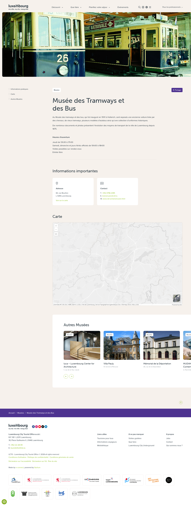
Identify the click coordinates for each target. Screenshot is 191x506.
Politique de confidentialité (38, 457)
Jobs (168, 438)
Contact (169, 442)
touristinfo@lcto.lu (18, 448)
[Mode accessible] (143, 7)
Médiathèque (102, 445)
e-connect (20, 467)
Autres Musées (16, 99)
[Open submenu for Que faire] (80, 7)
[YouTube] (39, 426)
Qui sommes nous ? (174, 445)
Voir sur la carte (62, 200)
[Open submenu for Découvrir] (62, 7)
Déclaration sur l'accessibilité (20, 461)
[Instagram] (36, 426)
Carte (13, 94)
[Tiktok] (42, 426)
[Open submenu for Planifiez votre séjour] (109, 7)
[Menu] (150, 7)
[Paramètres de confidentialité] (4, 501)
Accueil (12, 413)
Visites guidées (135, 438)
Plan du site (52, 461)
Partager (178, 90)
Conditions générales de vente (62, 457)
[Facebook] (33, 426)
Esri (181, 305)
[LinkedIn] (45, 426)
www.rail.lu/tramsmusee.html (114, 198)
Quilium (37, 467)
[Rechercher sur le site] (139, 7)
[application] (117, 264)
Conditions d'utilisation (17, 457)
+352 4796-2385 (108, 193)
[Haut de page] (181, 402)
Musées (20, 413)
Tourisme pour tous (105, 438)
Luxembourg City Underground (141, 445)
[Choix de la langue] (147, 7)
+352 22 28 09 (16, 445)
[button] (56, 226)
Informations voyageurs (107, 442)
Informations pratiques (19, 89)
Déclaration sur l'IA (39, 461)
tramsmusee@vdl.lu (109, 196)
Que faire (132, 442)
